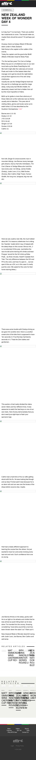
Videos (18, 729)
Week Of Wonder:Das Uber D (32, 693)
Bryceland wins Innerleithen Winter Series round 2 (17, 657)
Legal (12, 746)
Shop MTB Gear (12, 732)
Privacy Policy (20, 746)
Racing (27, 729)
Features (9, 730)
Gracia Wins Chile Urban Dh (25, 695)
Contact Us (25, 732)
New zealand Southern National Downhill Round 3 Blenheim (28, 658)
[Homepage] (18, 740)
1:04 (19, 109)
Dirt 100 (19, 730)
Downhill (8, 10)
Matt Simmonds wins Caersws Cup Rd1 (6, 655)
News (8, 729)
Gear (28, 730)
